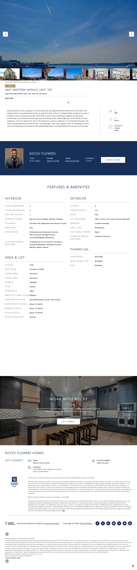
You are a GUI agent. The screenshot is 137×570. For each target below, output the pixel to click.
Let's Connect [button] (68, 421)
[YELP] (119, 523)
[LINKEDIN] (108, 523)
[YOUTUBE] (114, 523)
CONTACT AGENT (113, 160)
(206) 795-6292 (53, 161)
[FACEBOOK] (97, 523)
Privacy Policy (86, 523)
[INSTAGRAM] (103, 523)
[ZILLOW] (130, 523)
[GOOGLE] (125, 523)
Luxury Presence (52, 523)
